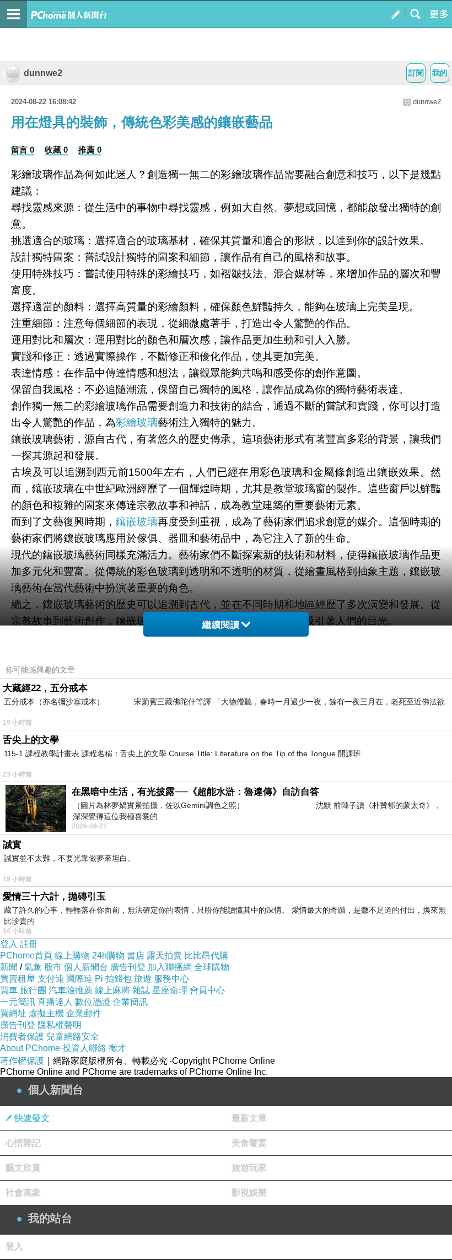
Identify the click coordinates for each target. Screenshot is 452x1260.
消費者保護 (22, 1036)
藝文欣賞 (23, 1167)
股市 (53, 967)
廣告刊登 (128, 967)
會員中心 (207, 990)
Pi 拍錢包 (113, 978)
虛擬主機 (46, 1013)
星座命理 (169, 990)
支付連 (50, 978)
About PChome (30, 1048)
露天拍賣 (164, 955)
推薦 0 (89, 149)
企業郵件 (83, 1013)
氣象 (33, 967)
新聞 (9, 967)
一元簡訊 (17, 1001)
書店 (135, 955)
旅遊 (143, 978)
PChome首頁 (26, 955)
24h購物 (108, 955)
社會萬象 (23, 1192)
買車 (9, 990)
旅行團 (33, 990)
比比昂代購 (206, 955)
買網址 (13, 1013)
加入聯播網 (170, 967)
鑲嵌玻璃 (137, 521)
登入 (9, 944)
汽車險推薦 (71, 990)
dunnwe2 (43, 73)
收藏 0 (56, 149)
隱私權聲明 (59, 1025)
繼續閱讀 (221, 624)
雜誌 (141, 990)
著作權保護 (22, 1060)
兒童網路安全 (72, 1036)
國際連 (79, 978)
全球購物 (211, 967)
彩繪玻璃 (137, 422)
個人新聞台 (86, 967)
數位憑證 (92, 1001)
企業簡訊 (130, 1001)
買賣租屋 (17, 978)
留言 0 (22, 149)
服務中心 (171, 978)
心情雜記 (23, 1143)
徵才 (117, 1048)
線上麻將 (112, 990)
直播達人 (55, 1001)
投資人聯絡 (84, 1048)
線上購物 (72, 955)
